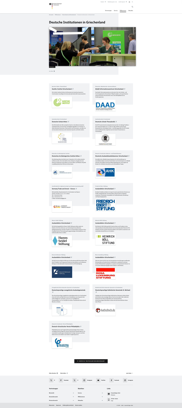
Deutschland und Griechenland (69, 14)
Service (116, 10)
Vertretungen (108, 10)
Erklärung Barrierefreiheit (68, 405)
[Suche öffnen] (132, 6)
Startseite (51, 14)
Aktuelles (130, 10)
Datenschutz (51, 405)
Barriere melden (78, 405)
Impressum (58, 405)
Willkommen (123, 11)
